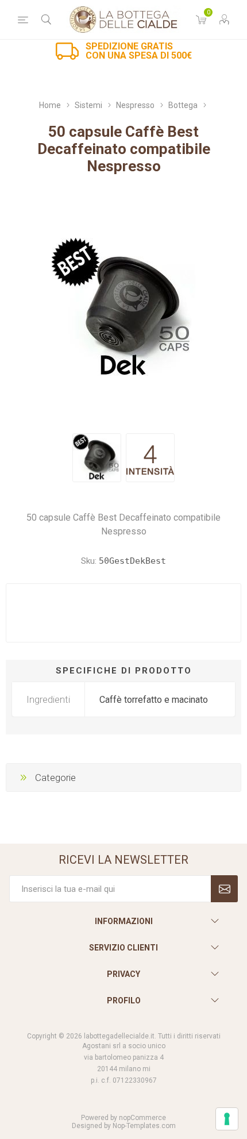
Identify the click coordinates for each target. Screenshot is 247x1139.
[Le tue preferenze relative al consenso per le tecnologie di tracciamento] (227, 1119)
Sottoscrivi (224, 888)
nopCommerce (142, 1118)
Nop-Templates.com (144, 1126)
